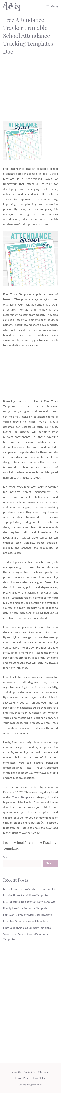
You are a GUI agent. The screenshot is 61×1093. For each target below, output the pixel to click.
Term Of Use (39, 1078)
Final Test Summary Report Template (25, 921)
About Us (16, 1072)
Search (7, 857)
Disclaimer (44, 1072)
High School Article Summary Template (27, 927)
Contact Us (29, 1072)
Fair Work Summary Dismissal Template (27, 914)
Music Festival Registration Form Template (29, 901)
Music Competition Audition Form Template (30, 889)
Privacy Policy (22, 1078)
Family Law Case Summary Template (25, 908)
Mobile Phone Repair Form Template (25, 895)
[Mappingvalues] (12, 6)
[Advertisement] (30, 89)
